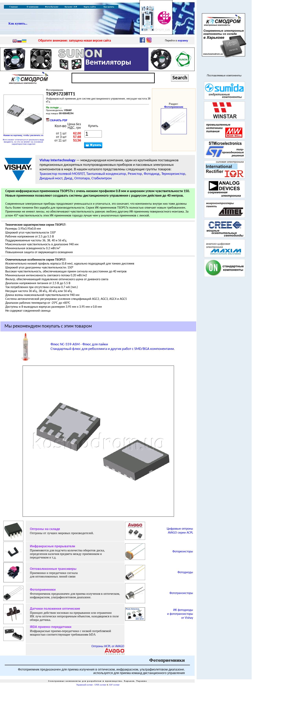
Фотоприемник (173, 106)
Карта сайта (90, 7)
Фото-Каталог (51, 7)
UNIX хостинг (100, 685)
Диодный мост (51, 178)
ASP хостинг (114, 685)
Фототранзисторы (181, 593)
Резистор (135, 174)
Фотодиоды (185, 572)
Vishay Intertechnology (57, 160)
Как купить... (17, 23)
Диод (68, 178)
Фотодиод (152, 174)
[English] (14, 41)
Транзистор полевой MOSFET (62, 174)
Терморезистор (173, 174)
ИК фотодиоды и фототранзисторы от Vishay (180, 614)
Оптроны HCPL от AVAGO (107, 646)
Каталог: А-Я (71, 7)
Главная (13, 7)
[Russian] (19, 41)
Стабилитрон (101, 178)
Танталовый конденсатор (106, 174)
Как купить (109, 7)
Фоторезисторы (182, 551)
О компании (32, 7)
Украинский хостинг (84, 685)
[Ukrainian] (24, 41)
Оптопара (82, 178)
